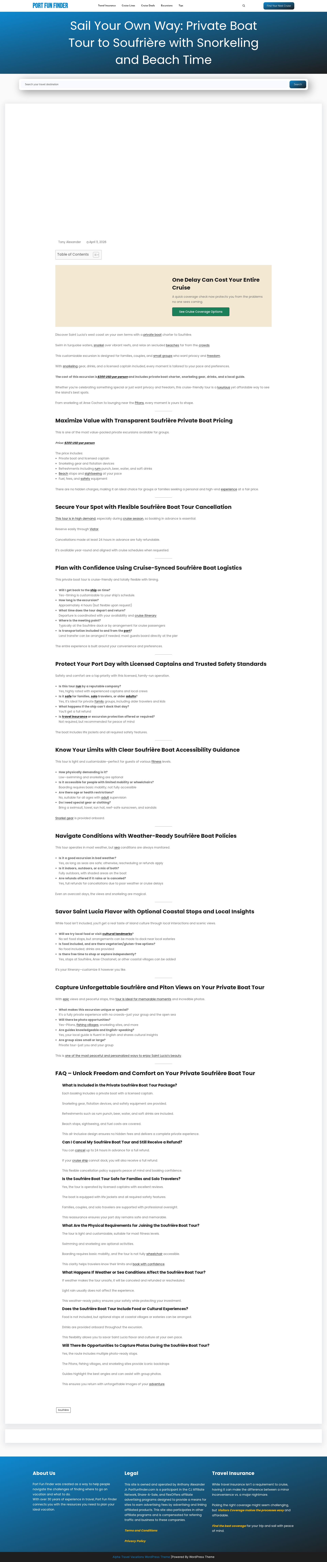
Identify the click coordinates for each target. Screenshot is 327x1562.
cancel (80, 1150)
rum (98, 469)
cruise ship (80, 1160)
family (99, 701)
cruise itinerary (146, 615)
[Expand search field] (243, 5)
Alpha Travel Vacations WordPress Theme (141, 1557)
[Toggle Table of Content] (94, 255)
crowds (204, 345)
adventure (157, 1384)
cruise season (133, 519)
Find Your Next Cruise (279, 5)
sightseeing (93, 474)
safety (85, 479)
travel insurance (74, 717)
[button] (200, 311)
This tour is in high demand (75, 519)
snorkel (99, 345)
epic (66, 999)
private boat (152, 335)
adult (105, 797)
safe (68, 696)
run (78, 686)
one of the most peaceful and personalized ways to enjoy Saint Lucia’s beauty (123, 1056)
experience (229, 489)
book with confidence (149, 1264)
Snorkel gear (64, 818)
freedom (213, 356)
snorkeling (70, 366)
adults (131, 696)
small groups (162, 356)
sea (117, 847)
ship (93, 590)
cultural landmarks (117, 934)
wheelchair (154, 1254)
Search (298, 84)
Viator (94, 529)
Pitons (139, 403)
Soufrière (63, 1410)
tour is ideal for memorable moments (143, 999)
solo (94, 696)
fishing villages (87, 1025)
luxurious (223, 387)
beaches (172, 345)
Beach (63, 474)
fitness (156, 762)
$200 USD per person (79, 443)
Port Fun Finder (50, 6)
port (127, 631)
